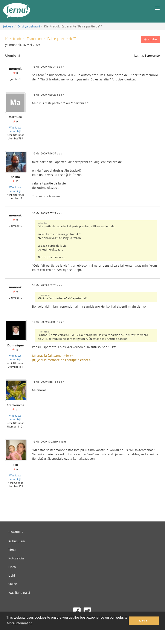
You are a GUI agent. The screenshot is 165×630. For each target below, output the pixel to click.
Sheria (13, 584)
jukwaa (8, 26)
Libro (12, 567)
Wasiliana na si (19, 593)
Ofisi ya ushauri (28, 26)
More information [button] (19, 623)
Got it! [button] (143, 620)
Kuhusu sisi (16, 541)
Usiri (11, 575)
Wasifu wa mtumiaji (15, 129)
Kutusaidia (16, 558)
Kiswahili (14, 532)
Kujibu (152, 39)
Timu (12, 550)
